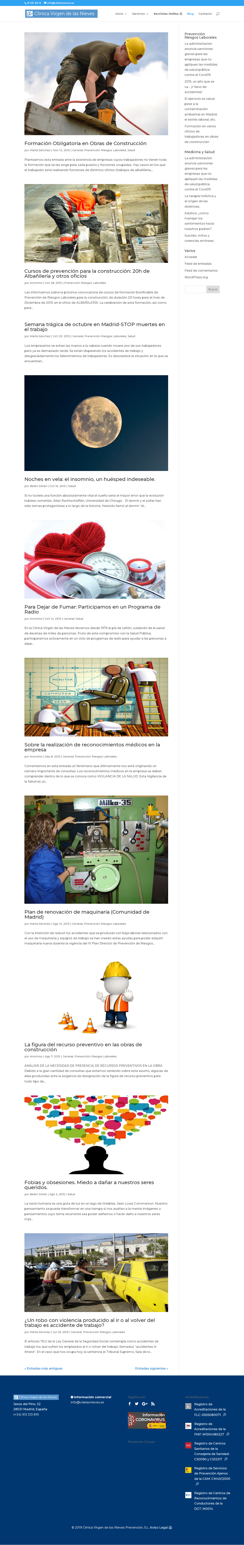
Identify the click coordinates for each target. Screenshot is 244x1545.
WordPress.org (196, 277)
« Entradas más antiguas (43, 1368)
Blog (190, 13)
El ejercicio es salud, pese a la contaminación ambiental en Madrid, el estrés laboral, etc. (201, 109)
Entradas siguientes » (151, 1368)
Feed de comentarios (201, 270)
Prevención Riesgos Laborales (105, 150)
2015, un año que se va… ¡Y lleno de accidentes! (199, 87)
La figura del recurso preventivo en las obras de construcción (83, 1047)
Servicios (138, 13)
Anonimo (36, 283)
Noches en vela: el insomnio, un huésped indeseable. (89, 479)
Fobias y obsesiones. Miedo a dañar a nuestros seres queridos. (89, 1184)
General (77, 150)
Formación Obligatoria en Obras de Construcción (85, 143)
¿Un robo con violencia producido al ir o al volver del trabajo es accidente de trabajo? (89, 1322)
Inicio (119, 13)
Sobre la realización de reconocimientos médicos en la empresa (92, 747)
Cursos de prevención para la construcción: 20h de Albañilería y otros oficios (87, 273)
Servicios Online (166, 13)
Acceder (191, 257)
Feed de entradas (198, 263)
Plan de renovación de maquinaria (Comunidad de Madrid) (86, 914)
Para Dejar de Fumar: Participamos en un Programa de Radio (92, 609)
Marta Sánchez (40, 150)
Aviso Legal (159, 1527)
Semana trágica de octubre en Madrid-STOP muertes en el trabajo (94, 326)
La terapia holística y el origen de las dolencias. (200, 201)
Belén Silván (38, 486)
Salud (131, 150)
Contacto (205, 13)
